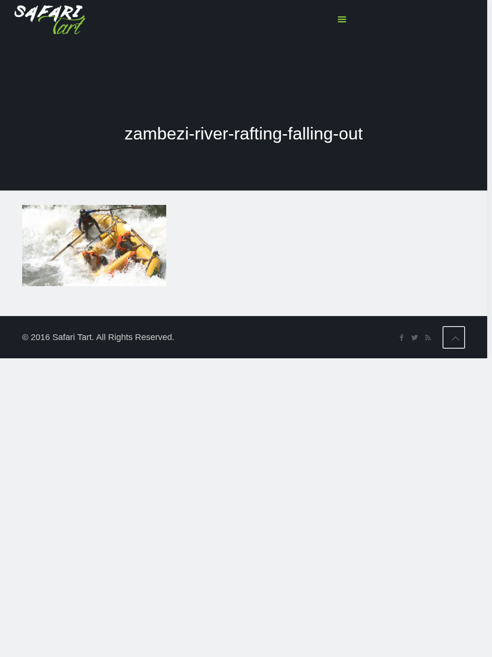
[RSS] (428, 337)
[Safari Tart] (49, 19)
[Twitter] (415, 337)
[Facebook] (402, 337)
